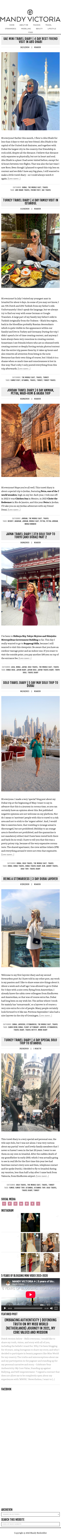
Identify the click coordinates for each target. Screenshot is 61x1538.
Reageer (37, 47)
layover (43, 1027)
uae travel (46, 190)
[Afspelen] (5, 1308)
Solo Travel (33, 667)
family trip (20, 1188)
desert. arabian (14, 521)
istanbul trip (39, 1188)
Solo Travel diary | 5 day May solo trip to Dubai (30, 684)
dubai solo (10, 670)
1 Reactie (37, 1049)
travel (33, 380)
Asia (13, 667)
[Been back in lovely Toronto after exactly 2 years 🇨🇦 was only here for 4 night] (10, 1242)
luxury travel (52, 866)
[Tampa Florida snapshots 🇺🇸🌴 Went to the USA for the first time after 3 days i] (30, 1262)
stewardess (52, 1027)
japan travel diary (46, 670)
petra (42, 521)
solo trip (25, 869)
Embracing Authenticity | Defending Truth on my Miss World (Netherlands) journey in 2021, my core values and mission (30, 1326)
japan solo (31, 670)
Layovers (21, 1024)
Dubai (24, 187)
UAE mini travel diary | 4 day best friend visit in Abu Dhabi (30, 40)
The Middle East (34, 187)
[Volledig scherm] (56, 1308)
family (11, 1188)
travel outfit (31, 1030)
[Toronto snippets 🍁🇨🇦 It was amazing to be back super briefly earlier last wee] (50, 1222)
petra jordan (52, 521)
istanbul (25, 380)
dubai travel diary (33, 866)
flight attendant (31, 1027)
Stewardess (32, 1024)
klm (43, 866)
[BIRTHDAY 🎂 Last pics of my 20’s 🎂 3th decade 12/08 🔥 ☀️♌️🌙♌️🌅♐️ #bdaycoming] (30, 1242)
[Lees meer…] (14, 178)
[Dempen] (51, 1308)
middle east (34, 521)
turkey (39, 380)
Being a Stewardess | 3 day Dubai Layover (30, 879)
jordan (25, 521)
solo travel (51, 1188)
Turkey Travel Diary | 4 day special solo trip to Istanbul (30, 1041)
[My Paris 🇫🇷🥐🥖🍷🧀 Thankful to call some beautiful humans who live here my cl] (50, 1242)
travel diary (33, 673)
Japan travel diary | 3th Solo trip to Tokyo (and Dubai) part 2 (30, 535)
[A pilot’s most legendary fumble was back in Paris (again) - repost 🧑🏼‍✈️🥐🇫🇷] (50, 1262)
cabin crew (12, 1027)
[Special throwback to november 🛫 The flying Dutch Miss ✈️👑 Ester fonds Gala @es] (30, 1222)
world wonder (30, 524)
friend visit (36, 190)
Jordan (25, 518)
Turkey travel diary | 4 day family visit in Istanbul (30, 201)
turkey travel (50, 380)
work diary (42, 1030)
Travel (45, 187)
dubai (10, 866)
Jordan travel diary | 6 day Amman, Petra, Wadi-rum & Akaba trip (30, 391)
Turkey (46, 377)
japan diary (21, 670)
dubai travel (18, 866)
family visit (15, 380)
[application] (30, 1294)
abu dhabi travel (22, 190)
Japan (24, 667)
